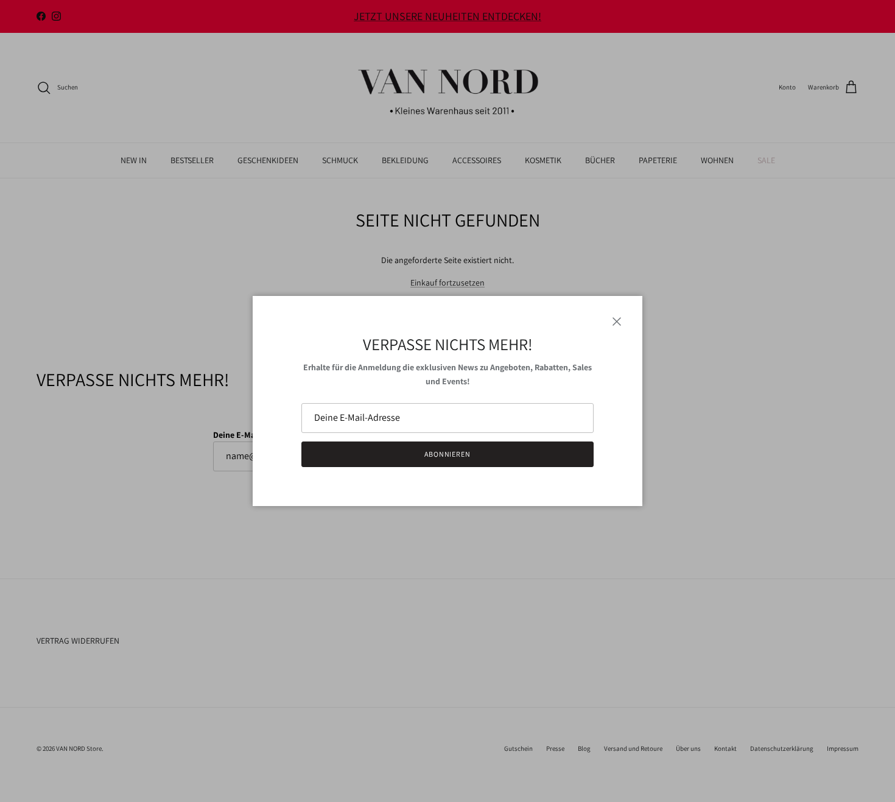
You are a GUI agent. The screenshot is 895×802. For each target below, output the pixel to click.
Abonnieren (447, 454)
